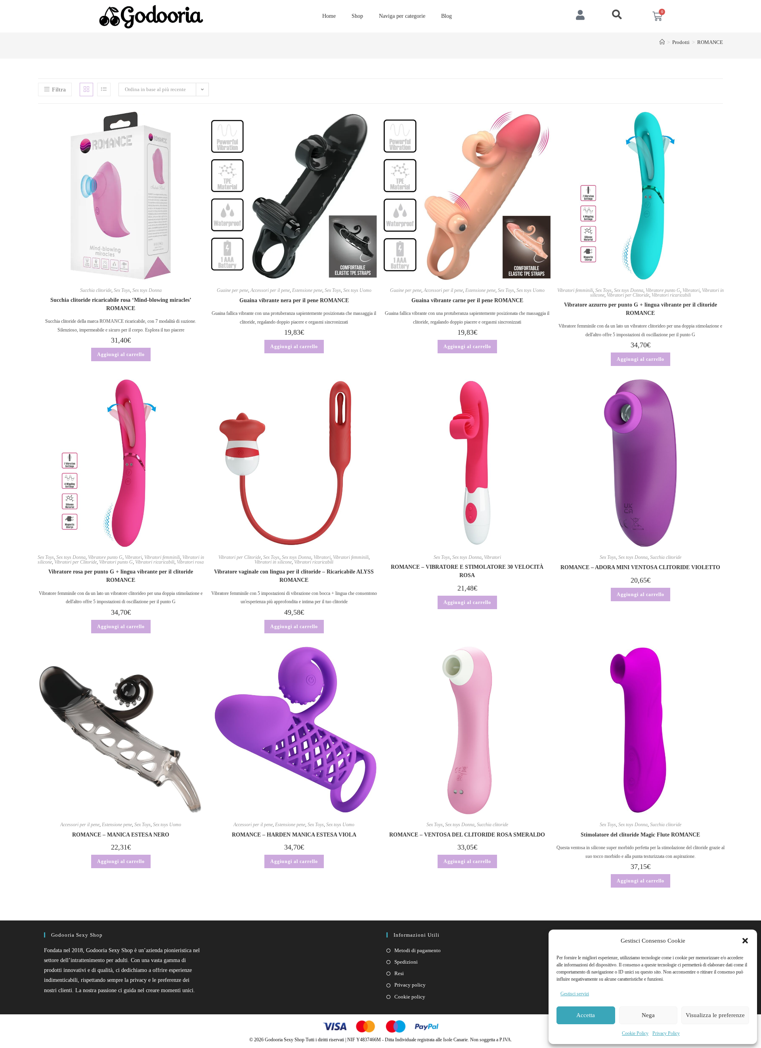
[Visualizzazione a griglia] (86, 89)
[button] (745, 941)
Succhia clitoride (95, 290)
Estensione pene (307, 290)
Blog (446, 16)
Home (329, 16)
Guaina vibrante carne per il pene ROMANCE (467, 300)
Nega (648, 1015)
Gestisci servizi (574, 994)
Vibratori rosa (190, 562)
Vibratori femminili (575, 290)
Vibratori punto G (116, 562)
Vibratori (691, 290)
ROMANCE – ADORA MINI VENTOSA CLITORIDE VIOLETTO (640, 567)
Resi (399, 973)
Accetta (585, 1015)
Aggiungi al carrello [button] (121, 354)
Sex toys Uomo (357, 290)
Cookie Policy (635, 1033)
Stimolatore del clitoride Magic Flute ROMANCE (640, 835)
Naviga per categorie (402, 16)
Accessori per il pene (270, 290)
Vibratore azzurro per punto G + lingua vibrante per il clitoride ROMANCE (640, 309)
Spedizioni (406, 962)
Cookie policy (409, 997)
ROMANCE (710, 42)
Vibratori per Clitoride (628, 295)
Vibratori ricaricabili (671, 295)
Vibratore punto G (663, 290)
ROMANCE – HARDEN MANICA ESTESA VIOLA (294, 835)
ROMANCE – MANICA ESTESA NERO (120, 835)
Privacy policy (410, 985)
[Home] (662, 42)
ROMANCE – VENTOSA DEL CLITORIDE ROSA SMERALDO (467, 835)
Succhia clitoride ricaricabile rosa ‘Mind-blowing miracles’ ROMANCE (120, 304)
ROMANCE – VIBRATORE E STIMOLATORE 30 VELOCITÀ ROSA (467, 571)
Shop (357, 16)
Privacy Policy (666, 1033)
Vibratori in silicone (273, 562)
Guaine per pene (232, 290)
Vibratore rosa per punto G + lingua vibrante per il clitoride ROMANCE (120, 576)
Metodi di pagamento (417, 950)
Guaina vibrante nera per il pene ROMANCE (294, 300)
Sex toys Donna (147, 290)
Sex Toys (122, 290)
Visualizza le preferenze (715, 1015)
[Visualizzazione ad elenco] (104, 89)
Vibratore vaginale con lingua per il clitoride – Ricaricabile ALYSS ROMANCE (294, 576)
